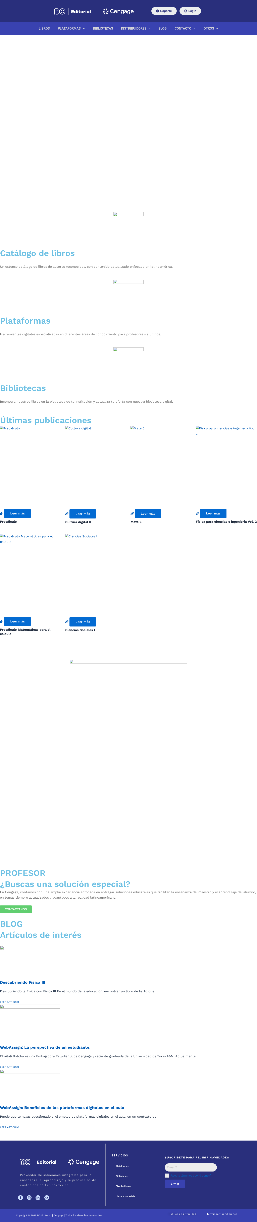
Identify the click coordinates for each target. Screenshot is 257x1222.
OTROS (209, 28)
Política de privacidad (182, 1214)
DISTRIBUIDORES (133, 28)
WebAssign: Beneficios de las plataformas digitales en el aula (62, 1107)
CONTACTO (183, 28)
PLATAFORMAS (69, 28)
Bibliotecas (121, 1176)
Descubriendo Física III (22, 982)
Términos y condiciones (222, 1214)
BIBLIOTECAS (103, 28)
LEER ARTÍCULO (9, 1002)
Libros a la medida (125, 1196)
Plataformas (122, 1166)
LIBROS (44, 28)
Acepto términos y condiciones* (191, 1175)
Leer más (17, 513)
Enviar (175, 1183)
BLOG (163, 28)
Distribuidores (123, 1186)
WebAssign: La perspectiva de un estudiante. (45, 1047)
